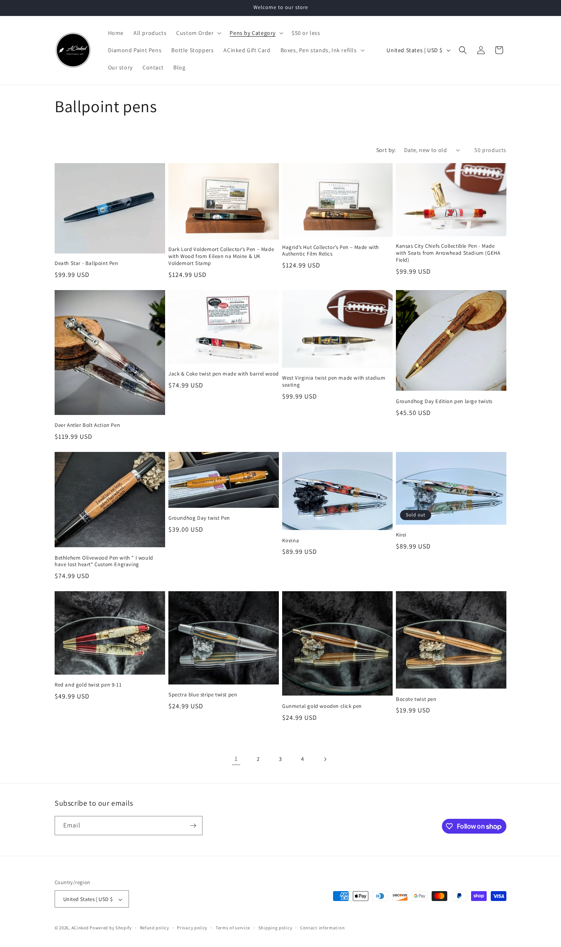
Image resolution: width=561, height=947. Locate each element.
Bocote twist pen (416, 699)
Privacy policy (192, 928)
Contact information (322, 928)
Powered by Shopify (111, 928)
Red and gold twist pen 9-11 (88, 685)
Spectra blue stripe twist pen (202, 694)
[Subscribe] (193, 825)
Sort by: (386, 150)
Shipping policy (275, 928)
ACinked (80, 928)
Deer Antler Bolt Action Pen (87, 425)
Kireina (290, 540)
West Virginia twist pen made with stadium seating (334, 381)
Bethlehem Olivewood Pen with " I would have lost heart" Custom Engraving (104, 561)
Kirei (401, 535)
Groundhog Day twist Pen (199, 518)
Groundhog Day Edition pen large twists (444, 401)
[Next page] (325, 759)
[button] (198, 32)
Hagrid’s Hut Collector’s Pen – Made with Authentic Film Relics (330, 251)
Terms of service (233, 928)
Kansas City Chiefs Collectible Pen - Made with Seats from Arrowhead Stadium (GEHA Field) (448, 253)
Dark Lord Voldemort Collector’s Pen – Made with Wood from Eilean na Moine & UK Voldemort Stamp (221, 256)
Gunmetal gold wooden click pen (322, 706)
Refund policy (154, 928)
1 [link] (236, 758)
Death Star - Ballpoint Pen (86, 263)
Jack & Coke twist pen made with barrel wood (223, 374)
